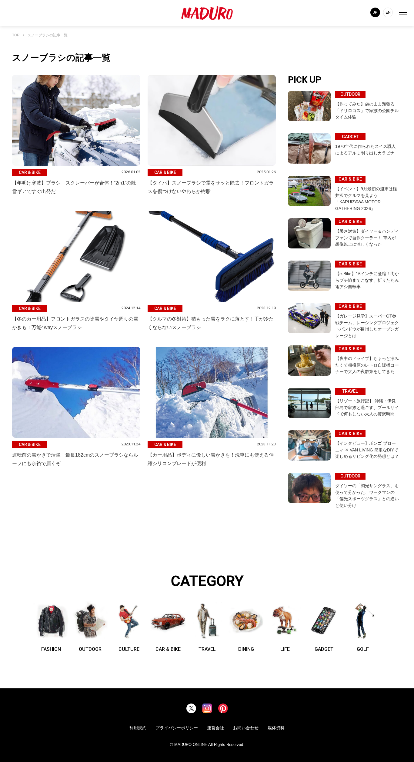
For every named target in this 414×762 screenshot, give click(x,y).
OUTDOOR (90, 649)
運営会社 (215, 727)
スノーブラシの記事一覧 (48, 35)
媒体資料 (276, 727)
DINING (246, 649)
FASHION (51, 649)
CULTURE (129, 649)
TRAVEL (207, 649)
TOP (15, 35)
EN (388, 12)
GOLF (363, 649)
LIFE (285, 649)
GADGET (324, 649)
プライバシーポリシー (176, 727)
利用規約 (137, 727)
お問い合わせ (246, 727)
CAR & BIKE (168, 649)
